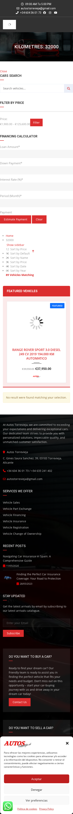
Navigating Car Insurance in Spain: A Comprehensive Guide (27, 558)
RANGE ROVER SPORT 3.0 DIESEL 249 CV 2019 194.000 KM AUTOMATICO (36, 354)
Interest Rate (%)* (11, 179)
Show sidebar (15, 245)
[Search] (68, 88)
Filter (36, 122)
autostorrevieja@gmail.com (38, 8)
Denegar (36, 790)
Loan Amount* (10, 147)
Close (3, 71)
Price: (3, 119)
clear (39, 219)
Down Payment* (11, 163)
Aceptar (36, 779)
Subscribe (13, 633)
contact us (20, 702)
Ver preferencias (36, 800)
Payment (6, 212)
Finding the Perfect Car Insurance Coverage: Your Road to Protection (39, 576)
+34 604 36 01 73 (30, 12)
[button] (67, 743)
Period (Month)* (11, 196)
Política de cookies (27, 808)
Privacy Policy (46, 808)
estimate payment (15, 219)
